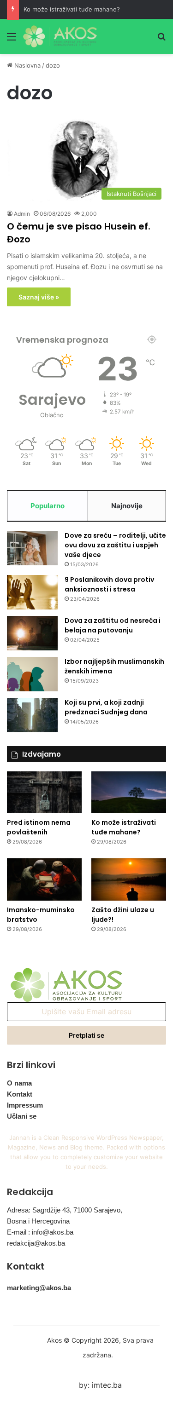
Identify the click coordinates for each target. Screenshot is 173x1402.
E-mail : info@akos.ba (40, 1232)
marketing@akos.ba (39, 1288)
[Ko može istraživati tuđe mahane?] (128, 792)
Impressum (25, 1105)
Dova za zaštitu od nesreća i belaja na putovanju (113, 625)
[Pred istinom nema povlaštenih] (44, 792)
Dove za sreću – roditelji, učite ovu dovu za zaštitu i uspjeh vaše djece (115, 545)
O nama (19, 1083)
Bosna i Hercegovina (38, 1221)
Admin (22, 213)
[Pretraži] (161, 39)
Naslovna (26, 65)
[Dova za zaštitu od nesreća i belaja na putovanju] (32, 633)
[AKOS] (60, 36)
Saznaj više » (38, 297)
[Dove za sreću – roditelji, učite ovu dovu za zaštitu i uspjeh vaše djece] (32, 548)
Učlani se (21, 1116)
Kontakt (19, 1094)
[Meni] (11, 39)
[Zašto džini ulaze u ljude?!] (128, 879)
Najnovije (127, 505)
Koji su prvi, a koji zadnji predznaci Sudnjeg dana (106, 707)
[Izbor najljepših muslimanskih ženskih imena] (32, 674)
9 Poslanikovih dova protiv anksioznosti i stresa (109, 584)
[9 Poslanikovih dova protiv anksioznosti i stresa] (32, 592)
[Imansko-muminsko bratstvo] (44, 879)
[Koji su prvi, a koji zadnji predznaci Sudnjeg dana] (32, 715)
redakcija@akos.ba (36, 1243)
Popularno (47, 505)
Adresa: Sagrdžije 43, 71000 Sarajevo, (64, 1210)
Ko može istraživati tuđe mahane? (72, 9)
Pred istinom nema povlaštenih (39, 827)
